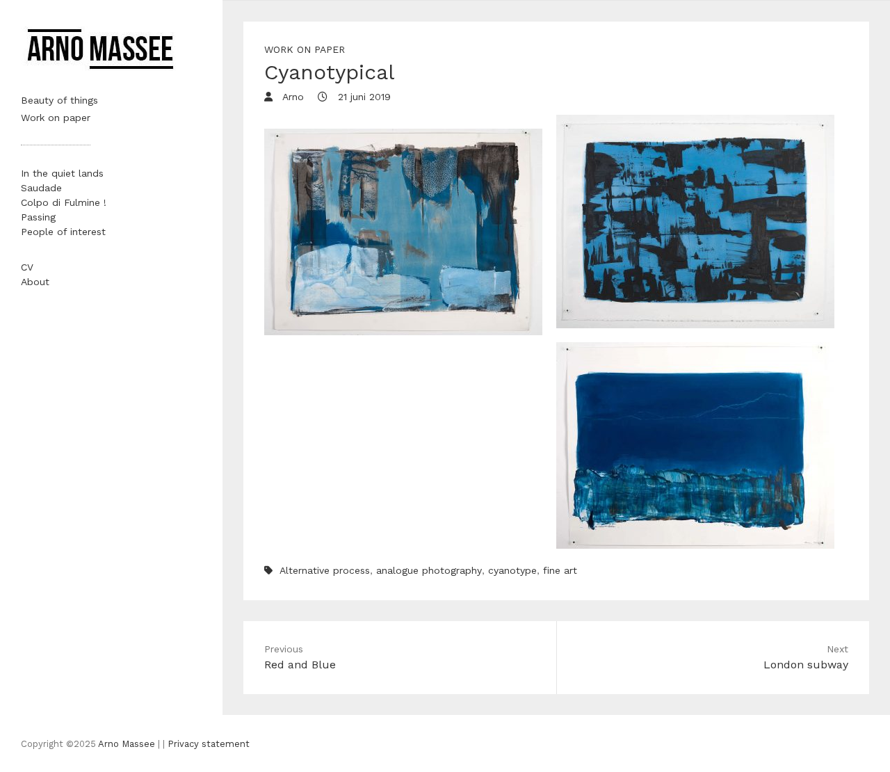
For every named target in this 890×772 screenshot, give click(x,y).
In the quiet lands (62, 173)
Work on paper (55, 117)
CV (27, 267)
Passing (38, 217)
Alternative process (325, 570)
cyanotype (512, 570)
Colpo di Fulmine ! (63, 202)
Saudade (41, 187)
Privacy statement (209, 744)
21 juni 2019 (362, 96)
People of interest (63, 231)
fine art (560, 570)
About (35, 281)
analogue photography (429, 570)
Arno (292, 96)
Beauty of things (59, 100)
